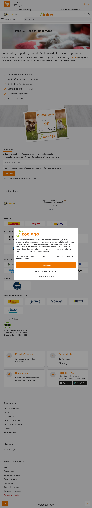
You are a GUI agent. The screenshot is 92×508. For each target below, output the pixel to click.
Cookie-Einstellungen (59, 256)
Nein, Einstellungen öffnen (46, 271)
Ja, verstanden (46, 265)
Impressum (50, 277)
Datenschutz (42, 277)
